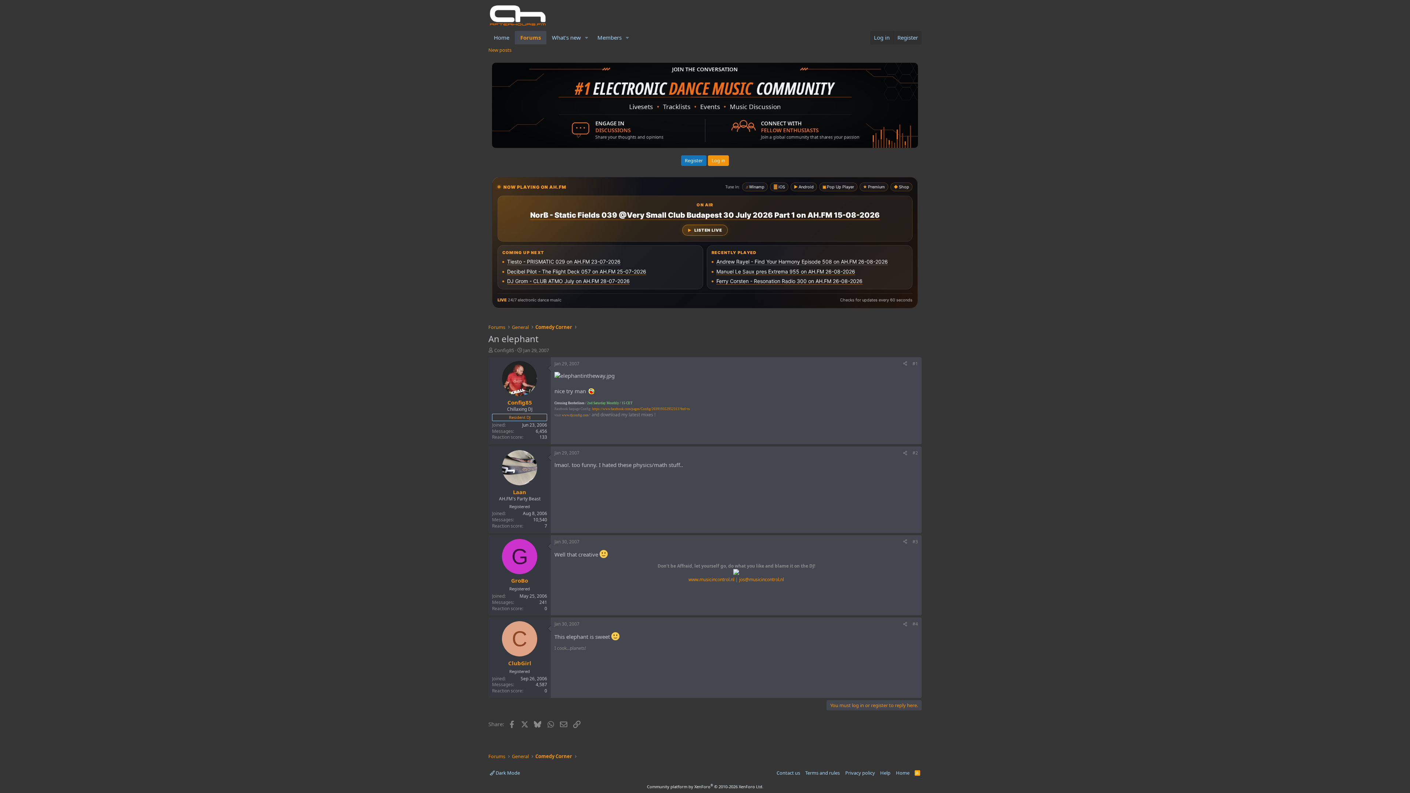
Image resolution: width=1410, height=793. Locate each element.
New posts (499, 50)
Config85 (504, 350)
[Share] (905, 364)
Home (501, 37)
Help (885, 773)
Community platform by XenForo (705, 786)
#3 (915, 542)
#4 (915, 624)
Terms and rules (822, 773)
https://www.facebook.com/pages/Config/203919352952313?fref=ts (641, 409)
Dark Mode (507, 773)
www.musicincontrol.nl (711, 579)
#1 (915, 364)
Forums (530, 37)
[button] (587, 37)
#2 (915, 453)
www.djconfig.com (575, 415)
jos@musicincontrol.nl (761, 579)
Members (609, 37)
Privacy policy (860, 773)
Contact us (788, 773)
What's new (566, 37)
